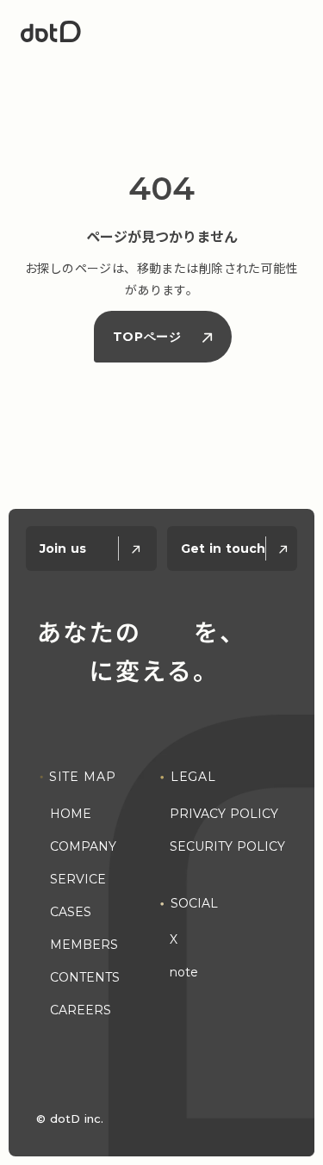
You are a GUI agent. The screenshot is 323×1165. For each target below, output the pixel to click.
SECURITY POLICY (227, 846)
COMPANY (83, 846)
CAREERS (80, 1010)
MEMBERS (84, 945)
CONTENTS (85, 977)
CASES (70, 912)
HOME (70, 814)
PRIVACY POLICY (224, 814)
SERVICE (78, 879)
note (184, 972)
